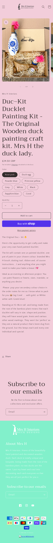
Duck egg (26, 175)
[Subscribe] (44, 412)
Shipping (14, 165)
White (20, 187)
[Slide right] (33, 87)
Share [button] (8, 356)
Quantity (5, 200)
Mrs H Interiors (28, 532)
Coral (28, 194)
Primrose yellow (32, 181)
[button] (3, 7)
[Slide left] (20, 87)
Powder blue (11, 181)
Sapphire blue (12, 194)
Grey (7, 187)
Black (32, 187)
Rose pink (10, 175)
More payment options (26, 230)
